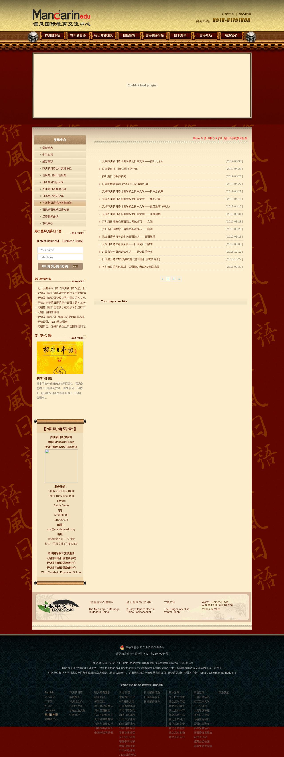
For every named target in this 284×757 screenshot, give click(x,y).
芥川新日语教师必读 (54, 189)
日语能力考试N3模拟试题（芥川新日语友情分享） (132, 259)
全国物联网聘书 (103, 732)
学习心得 (47, 154)
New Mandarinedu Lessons (78, 231)
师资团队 (99, 701)
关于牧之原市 (177, 697)
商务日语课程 (127, 723)
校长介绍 (99, 697)
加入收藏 (243, 13)
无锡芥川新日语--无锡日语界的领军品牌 (61, 316)
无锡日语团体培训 (48, 312)
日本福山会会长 (103, 728)
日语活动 (205, 35)
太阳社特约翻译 (103, 719)
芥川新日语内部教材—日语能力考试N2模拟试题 (130, 266)
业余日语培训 (127, 728)
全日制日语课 (127, 737)
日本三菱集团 (102, 710)
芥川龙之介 (76, 701)
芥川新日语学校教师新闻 (57, 202)
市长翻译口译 (127, 697)
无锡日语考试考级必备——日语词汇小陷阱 (127, 244)
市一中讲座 (200, 706)
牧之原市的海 (177, 728)
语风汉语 (50, 696)
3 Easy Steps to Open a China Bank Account (140, 611)
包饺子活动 (200, 737)
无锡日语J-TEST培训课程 (52, 321)
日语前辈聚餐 (202, 723)
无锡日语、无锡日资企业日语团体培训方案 (62, 326)
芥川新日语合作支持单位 (57, 168)
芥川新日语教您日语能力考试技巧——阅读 (127, 229)
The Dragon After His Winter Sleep (176, 611)
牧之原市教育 (177, 706)
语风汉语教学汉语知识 (55, 209)
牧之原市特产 (177, 719)
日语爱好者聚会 (203, 732)
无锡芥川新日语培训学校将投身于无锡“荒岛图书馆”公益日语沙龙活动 (78, 293)
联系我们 (231, 35)
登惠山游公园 (202, 741)
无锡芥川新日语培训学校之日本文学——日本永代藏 (132, 191)
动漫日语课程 (127, 714)
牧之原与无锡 (177, 701)
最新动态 (47, 147)
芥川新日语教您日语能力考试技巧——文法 (127, 221)
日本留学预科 (127, 706)
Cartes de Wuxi (211, 609)
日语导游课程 (127, 719)
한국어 (49, 705)
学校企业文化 (77, 710)
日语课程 (129, 35)
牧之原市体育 (177, 710)
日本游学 (180, 35)
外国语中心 (51, 719)
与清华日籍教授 (103, 723)
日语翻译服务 (152, 701)
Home (196, 138)
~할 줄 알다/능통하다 (101, 602)
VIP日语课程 (126, 701)
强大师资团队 (103, 35)
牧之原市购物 (177, 732)
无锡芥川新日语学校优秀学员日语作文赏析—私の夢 (68, 297)
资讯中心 (209, 138)
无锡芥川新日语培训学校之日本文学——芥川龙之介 (132, 161)
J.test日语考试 (127, 754)
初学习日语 (44, 378)
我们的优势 (76, 706)
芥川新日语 (78, 35)
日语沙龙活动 (202, 697)
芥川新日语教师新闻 (114, 176)
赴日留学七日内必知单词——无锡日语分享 (127, 251)
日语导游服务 (152, 697)
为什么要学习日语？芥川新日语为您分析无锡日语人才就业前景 (74, 288)
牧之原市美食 (177, 723)
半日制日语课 (127, 732)
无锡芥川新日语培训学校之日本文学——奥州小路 (131, 199)
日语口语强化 (127, 710)
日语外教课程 (127, 750)
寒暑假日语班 (127, 741)
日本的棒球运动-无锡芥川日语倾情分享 (125, 183)
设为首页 (224, 13)
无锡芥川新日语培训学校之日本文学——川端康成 (131, 214)
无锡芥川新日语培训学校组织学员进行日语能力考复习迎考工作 (74, 307)
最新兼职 (47, 161)
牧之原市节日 (177, 737)
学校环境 (74, 714)
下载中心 (47, 223)
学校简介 (74, 697)
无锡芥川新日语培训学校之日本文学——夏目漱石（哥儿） (136, 206)
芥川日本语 (61, 18)
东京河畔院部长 (103, 714)
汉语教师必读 (50, 216)
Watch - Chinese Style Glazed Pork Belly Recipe (217, 604)
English (49, 692)
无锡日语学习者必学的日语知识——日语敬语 (128, 236)
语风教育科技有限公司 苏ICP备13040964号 (142, 653)
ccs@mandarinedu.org (61, 529)
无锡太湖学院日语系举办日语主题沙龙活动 (62, 302)
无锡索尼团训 (202, 719)
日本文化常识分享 (53, 195)
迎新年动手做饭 (203, 745)
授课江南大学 (202, 701)
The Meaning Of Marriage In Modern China (104, 611)
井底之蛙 (169, 602)
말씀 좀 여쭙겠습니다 (139, 602)
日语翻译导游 (154, 35)
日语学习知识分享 (53, 182)
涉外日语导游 (202, 714)
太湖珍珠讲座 (202, 710)
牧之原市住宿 (177, 714)
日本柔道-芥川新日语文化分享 (120, 168)
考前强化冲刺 (127, 745)
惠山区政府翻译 (103, 706)
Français (50, 710)
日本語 (49, 701)
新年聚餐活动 (202, 728)
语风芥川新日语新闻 (54, 175)
